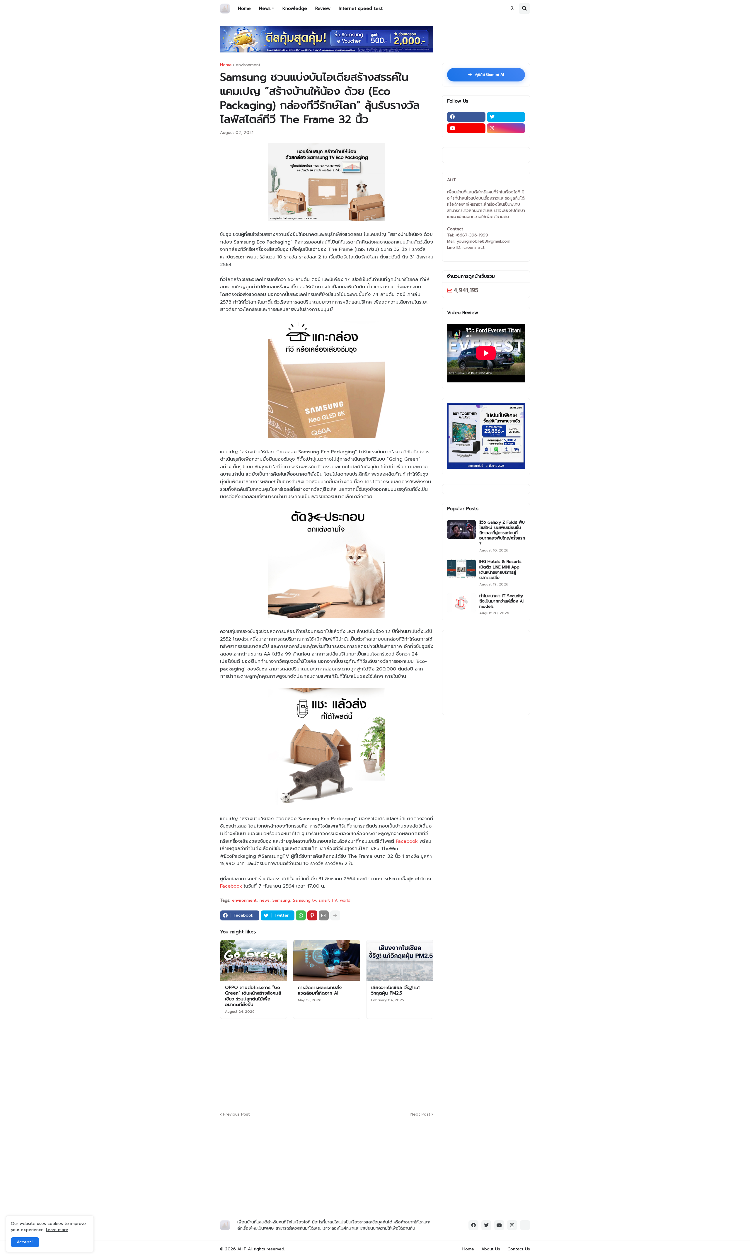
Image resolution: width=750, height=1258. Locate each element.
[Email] (324, 915)
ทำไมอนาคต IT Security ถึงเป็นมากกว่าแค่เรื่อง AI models (501, 601)
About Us (490, 1249)
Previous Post (236, 1114)
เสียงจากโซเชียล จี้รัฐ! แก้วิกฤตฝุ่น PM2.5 (395, 990)
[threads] (525, 1225)
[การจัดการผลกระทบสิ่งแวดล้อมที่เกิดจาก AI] (326, 960)
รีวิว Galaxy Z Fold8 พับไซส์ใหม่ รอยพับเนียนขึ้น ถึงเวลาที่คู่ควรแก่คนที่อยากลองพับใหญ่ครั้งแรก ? (502, 533)
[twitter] (506, 117)
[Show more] (335, 915)
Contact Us (518, 1249)
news (265, 900)
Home (226, 65)
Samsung (281, 900)
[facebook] (466, 117)
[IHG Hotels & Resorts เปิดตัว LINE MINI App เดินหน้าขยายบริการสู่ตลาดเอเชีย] (461, 568)
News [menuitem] (265, 8)
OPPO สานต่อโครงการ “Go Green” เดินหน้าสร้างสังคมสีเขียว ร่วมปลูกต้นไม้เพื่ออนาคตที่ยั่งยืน (253, 996)
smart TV (328, 900)
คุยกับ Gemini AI (486, 75)
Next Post (420, 1114)
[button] (512, 8)
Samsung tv (304, 900)
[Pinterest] (312, 915)
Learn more (57, 1230)
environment (248, 65)
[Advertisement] (362, 1064)
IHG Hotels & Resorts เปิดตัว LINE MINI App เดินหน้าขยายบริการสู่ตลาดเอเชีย (500, 570)
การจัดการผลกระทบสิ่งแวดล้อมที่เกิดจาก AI (320, 990)
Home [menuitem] (244, 8)
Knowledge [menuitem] (294, 8)
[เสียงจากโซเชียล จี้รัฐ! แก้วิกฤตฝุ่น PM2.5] (400, 960)
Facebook (407, 841)
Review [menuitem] (322, 8)
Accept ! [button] (25, 1242)
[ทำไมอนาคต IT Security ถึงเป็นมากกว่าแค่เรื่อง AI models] (461, 602)
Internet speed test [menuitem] (361, 8)
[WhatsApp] (301, 915)
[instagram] (506, 128)
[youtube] (466, 128)
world (345, 900)
